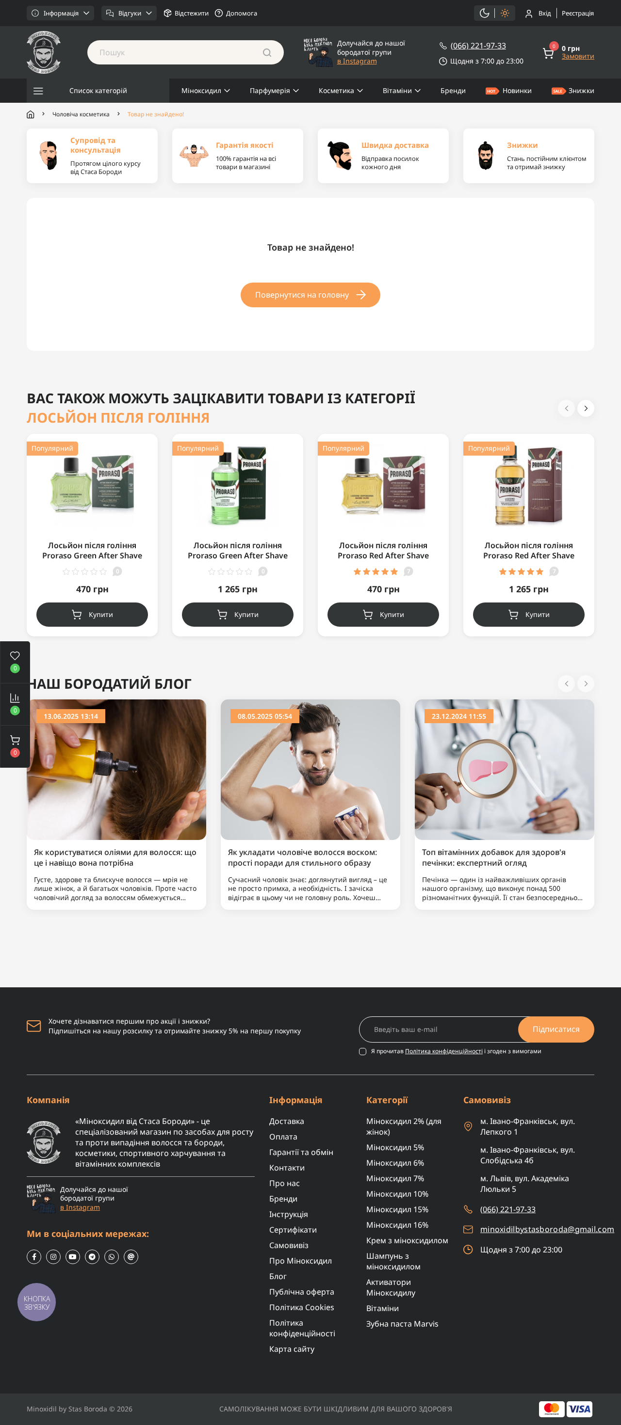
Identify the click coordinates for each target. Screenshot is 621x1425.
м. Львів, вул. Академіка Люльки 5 (524, 1183)
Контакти (287, 1167)
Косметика (336, 90)
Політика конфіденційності (444, 1051)
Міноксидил (201, 90)
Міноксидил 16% (397, 1224)
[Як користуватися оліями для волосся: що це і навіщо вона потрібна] (116, 769)
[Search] (267, 52)
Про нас (284, 1183)
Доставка (286, 1121)
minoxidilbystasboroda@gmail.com (547, 1229)
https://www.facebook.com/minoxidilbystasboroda (34, 1257)
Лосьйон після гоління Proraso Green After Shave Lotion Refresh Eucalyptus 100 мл (92, 561)
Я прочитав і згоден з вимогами (456, 1051)
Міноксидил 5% (395, 1147)
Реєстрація (578, 13)
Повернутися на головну (302, 294)
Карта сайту (291, 1349)
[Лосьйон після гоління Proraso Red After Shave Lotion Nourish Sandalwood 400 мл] (529, 487)
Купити (101, 614)
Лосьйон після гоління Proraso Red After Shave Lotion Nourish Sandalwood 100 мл (383, 561)
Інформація (61, 13)
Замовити (578, 56)
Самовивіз (289, 1245)
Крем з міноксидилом (407, 1240)
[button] (15, 746)
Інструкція (288, 1214)
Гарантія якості (245, 145)
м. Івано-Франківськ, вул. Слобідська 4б (527, 1155)
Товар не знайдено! (156, 114)
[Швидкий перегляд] (138, 475)
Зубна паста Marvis (402, 1323)
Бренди (453, 90)
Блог (278, 1276)
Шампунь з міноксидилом (393, 1261)
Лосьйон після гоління (118, 418)
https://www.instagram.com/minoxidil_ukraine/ (53, 1257)
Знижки (581, 90)
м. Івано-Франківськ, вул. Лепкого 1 (527, 1126)
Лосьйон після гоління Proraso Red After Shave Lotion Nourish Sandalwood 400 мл (529, 561)
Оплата (283, 1136)
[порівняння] (138, 496)
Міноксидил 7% (395, 1178)
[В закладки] (138, 455)
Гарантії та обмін (301, 1152)
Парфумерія (270, 90)
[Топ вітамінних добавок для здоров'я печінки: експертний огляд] (504, 769)
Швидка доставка (395, 145)
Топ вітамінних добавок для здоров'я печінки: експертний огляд (494, 857)
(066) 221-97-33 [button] (508, 1209)
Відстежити (192, 13)
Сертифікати (293, 1229)
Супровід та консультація (95, 145)
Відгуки (129, 13)
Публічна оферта (301, 1291)
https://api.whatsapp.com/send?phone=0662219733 (111, 1257)
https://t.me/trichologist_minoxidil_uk (92, 1257)
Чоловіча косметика (81, 114)
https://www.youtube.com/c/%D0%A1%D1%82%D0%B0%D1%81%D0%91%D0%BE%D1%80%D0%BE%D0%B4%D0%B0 (72, 1257)
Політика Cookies (301, 1307)
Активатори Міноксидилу (390, 1287)
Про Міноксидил (300, 1260)
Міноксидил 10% (397, 1193)
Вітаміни (397, 90)
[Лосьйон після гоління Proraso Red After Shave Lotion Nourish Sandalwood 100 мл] (383, 487)
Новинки (517, 90)
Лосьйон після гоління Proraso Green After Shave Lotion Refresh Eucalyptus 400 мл (238, 561)
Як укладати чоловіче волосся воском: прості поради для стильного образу (302, 857)
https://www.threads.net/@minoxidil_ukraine (131, 1257)
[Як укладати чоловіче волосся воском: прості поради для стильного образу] (310, 769)
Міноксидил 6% (395, 1162)
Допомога (241, 13)
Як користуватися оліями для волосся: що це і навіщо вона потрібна (115, 857)
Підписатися (556, 1029)
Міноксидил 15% (397, 1209)
